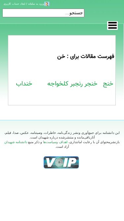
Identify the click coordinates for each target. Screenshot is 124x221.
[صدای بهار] (61, 162)
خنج (108, 84)
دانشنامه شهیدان (15, 142)
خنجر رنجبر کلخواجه (72, 84)
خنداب (24, 84)
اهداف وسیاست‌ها (55, 142)
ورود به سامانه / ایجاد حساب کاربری (24, 3)
